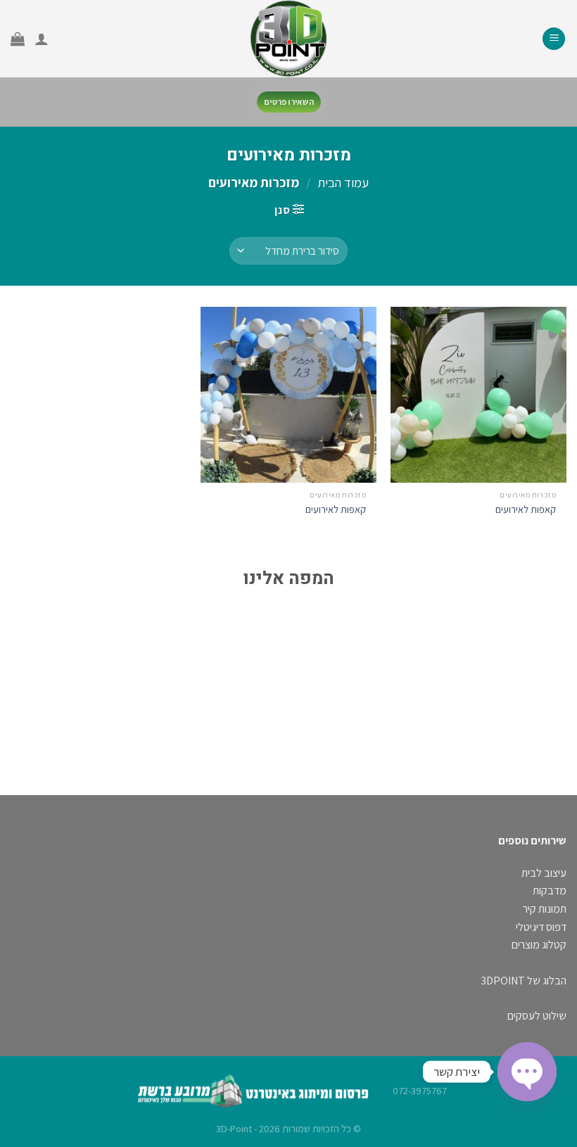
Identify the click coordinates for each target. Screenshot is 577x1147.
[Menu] (554, 39)
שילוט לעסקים (536, 1015)
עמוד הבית (343, 182)
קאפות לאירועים (525, 509)
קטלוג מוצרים (539, 944)
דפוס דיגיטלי (541, 927)
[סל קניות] (18, 38)
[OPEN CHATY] (527, 1071)
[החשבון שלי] (41, 38)
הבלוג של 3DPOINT (523, 980)
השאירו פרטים (289, 102)
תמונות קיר (544, 908)
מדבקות (549, 890)
